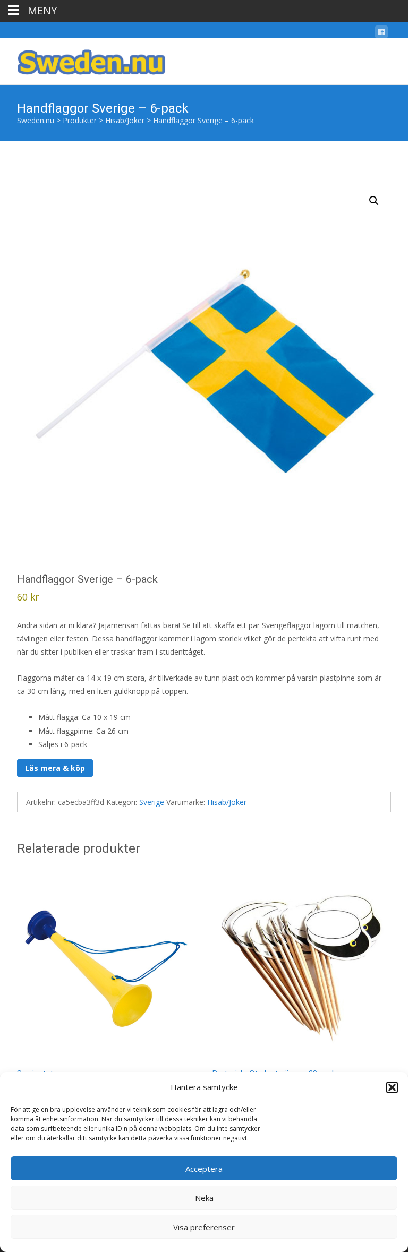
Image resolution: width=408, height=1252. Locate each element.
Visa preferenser (204, 1227)
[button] (392, 1087)
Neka (204, 1198)
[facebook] (381, 34)
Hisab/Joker (226, 802)
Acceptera (204, 1168)
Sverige (151, 802)
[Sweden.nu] (83, 59)
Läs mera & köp (55, 768)
